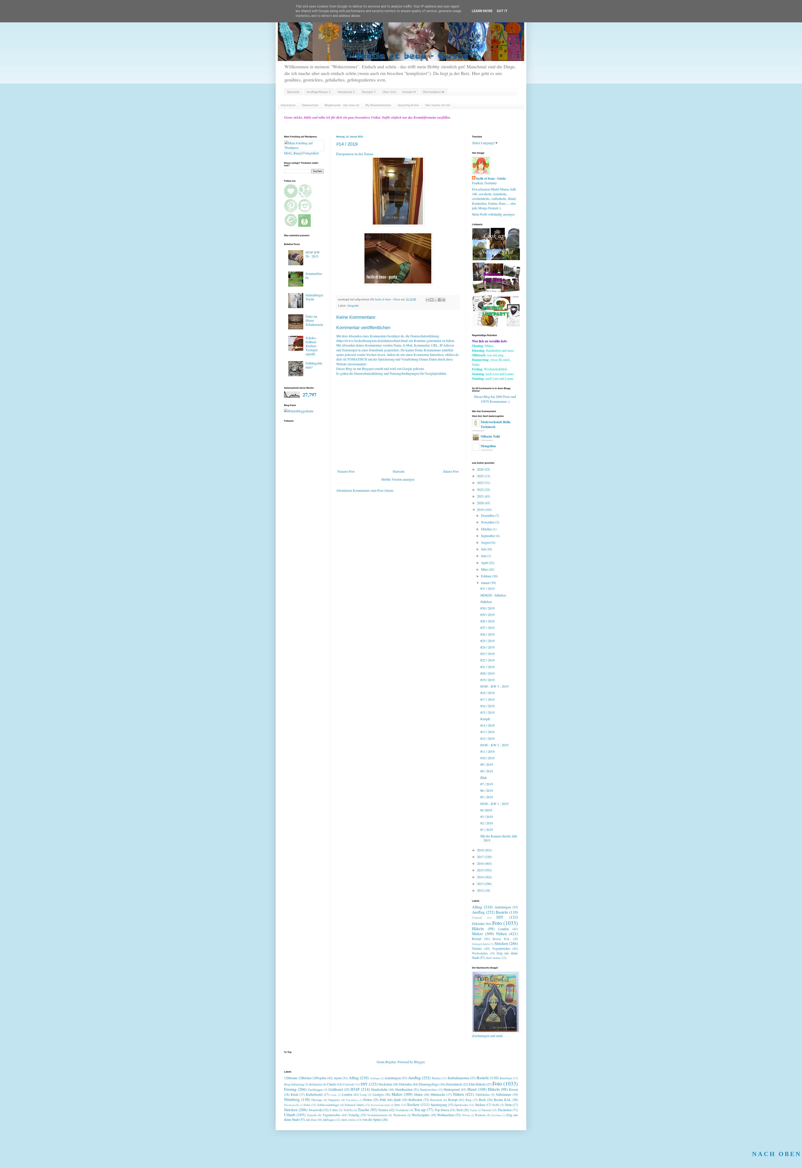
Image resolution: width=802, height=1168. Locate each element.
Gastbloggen (315, 1090)
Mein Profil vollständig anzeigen (493, 214)
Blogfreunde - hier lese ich (342, 105)
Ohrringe (316, 1100)
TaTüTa (348, 1110)
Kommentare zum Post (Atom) (373, 490)
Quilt (397, 1099)
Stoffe (495, 1105)
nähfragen (328, 1120)
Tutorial (486, 1110)
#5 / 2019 (486, 797)
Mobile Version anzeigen (397, 479)
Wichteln (480, 1115)
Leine (333, 1095)
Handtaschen (403, 1089)
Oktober (487, 529)
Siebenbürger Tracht (314, 297)
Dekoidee (478, 923)
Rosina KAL (501, 939)
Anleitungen (503, 907)
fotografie (353, 305)
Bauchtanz (506, 1078)
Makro (477, 933)
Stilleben (486, 601)
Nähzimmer (503, 1094)
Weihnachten (445, 1115)
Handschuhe (379, 1089)
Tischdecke (402, 1110)
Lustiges (378, 1094)
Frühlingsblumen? (314, 365)
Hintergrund (452, 1089)
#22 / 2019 (487, 660)
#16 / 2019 (487, 706)
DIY (500, 917)
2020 (481, 503)
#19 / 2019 (487, 680)
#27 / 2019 (487, 627)
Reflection (415, 1099)
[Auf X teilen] (436, 300)
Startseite (293, 92)
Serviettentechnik (380, 1105)
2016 (481, 863)
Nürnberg (292, 1099)
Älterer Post (450, 471)
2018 (481, 850)
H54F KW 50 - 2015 (313, 254)
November (488, 522)
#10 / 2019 (487, 758)
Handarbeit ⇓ (346, 92)
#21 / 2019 (487, 667)
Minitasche (438, 1094)
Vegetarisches (501, 948)
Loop (363, 1095)
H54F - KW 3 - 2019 (494, 686)
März (485, 569)
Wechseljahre (480, 953)
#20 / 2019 (487, 673)
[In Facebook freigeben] (440, 300)
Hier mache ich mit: (438, 105)
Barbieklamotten (458, 1078)
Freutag (290, 1089)
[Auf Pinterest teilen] (444, 300)
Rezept (476, 938)
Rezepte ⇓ (369, 92)
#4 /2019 (486, 810)
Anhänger (375, 1078)
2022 (481, 489)
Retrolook (436, 1100)
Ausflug (478, 912)
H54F (355, 1089)
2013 (481, 883)
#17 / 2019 (487, 699)
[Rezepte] (496, 325)
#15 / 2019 (487, 712)
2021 (481, 496)
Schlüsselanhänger (328, 1105)
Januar (485, 582)
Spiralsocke (461, 1105)
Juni (484, 556)
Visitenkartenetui (377, 1115)
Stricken (501, 943)
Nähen (501, 933)
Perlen (367, 1099)
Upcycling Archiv (408, 105)
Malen (418, 1094)
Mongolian (488, 445)
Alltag (477, 906)
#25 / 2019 (487, 641)
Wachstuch (399, 1115)
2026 (481, 469)
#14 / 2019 (487, 725)
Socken (413, 1104)
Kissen (513, 1089)
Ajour (337, 1078)
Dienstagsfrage (429, 1084)
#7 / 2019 (486, 784)
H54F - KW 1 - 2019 (494, 803)
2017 (481, 856)
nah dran (311, 1120)
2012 (481, 890)
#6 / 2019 (486, 790)
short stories (493, 958)
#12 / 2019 (487, 738)
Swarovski (315, 1110)
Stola (508, 1104)
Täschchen (505, 1110)
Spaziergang (439, 1104)
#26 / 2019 (487, 634)
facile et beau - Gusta (491, 178)
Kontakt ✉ (409, 92)
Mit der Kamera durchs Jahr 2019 (498, 838)
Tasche (363, 1109)
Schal (307, 1105)
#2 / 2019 (486, 823)
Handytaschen (428, 1090)
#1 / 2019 (486, 829)
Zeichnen (496, 1115)
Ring (468, 1100)
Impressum (288, 105)
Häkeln (478, 928)
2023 (481, 482)
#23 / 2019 (487, 653)
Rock (482, 1099)
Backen (436, 1078)
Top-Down (442, 1110)
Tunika (473, 1110)
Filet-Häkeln (477, 1084)
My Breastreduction (378, 105)
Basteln (502, 912)
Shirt (397, 1105)
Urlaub (289, 1114)
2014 (481, 877)
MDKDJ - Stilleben (493, 595)
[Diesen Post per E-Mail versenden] (428, 300)
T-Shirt (334, 1110)
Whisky (466, 1115)
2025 (481, 476)
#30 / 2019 (487, 608)
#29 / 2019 (487, 614)
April (485, 562)
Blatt (483, 777)
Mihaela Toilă (490, 436)
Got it (502, 11)
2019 (481, 509)
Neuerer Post (345, 471)
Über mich (389, 92)
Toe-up (420, 1109)
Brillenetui (315, 1084)
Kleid (294, 1094)
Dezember (488, 515)
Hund (472, 1089)
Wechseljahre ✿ (433, 92)
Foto (497, 922)
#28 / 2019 (487, 621)
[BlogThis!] (432, 300)
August (486, 542)
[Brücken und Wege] (496, 292)
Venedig (353, 1115)
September (488, 535)
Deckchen (385, 1084)
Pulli (383, 1099)
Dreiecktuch (454, 1084)
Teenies (477, 948)
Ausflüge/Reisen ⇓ (319, 92)
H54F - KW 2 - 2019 (494, 745)
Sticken (480, 1104)
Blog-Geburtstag (294, 1084)
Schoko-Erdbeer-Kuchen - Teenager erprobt (312, 346)
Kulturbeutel (314, 1094)
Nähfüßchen (483, 1095)
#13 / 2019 (487, 732)
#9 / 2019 (486, 764)
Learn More (482, 11)
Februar (486, 576)
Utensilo (312, 1115)
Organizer (334, 1100)
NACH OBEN (776, 1153)
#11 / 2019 (487, 751)
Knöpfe (485, 719)
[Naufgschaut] (496, 259)
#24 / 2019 (487, 647)
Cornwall (477, 917)
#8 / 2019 (486, 771)
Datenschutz (310, 105)
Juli (483, 549)
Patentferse (352, 1100)
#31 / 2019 (487, 588)
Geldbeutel (336, 1089)
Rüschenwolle (291, 1105)
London (503, 929)
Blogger (419, 1062)
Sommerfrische (314, 275)
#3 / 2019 (486, 816)
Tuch (459, 1110)
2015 (481, 870)
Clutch (331, 1084)
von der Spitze (372, 1119)
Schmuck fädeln (480, 944)
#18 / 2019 (487, 693)
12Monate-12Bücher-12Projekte (305, 1078)
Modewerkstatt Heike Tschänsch (496, 424)
